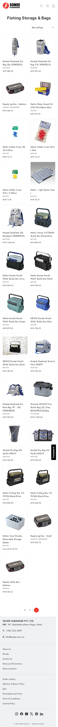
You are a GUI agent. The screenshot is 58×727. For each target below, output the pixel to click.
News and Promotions (12, 663)
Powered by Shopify (38, 724)
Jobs (4, 688)
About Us (7, 649)
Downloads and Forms (12, 693)
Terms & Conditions (11, 698)
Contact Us (7, 658)
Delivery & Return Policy (14, 683)
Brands (6, 653)
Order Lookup (9, 679)
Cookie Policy (9, 703)
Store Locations (9, 668)
